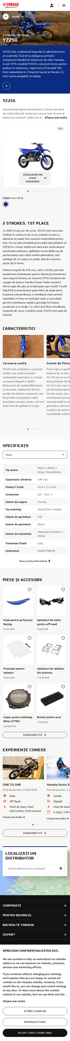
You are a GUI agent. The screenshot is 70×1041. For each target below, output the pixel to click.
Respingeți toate (35, 1022)
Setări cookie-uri (35, 1011)
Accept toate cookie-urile (35, 1032)
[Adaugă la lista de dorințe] (29, 589)
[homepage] (11, 5)
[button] (63, 5)
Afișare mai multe (14, 1001)
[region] (35, 993)
